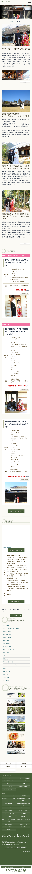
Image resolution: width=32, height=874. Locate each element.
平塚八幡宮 (6, 653)
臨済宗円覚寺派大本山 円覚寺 (8, 799)
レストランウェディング (8, 796)
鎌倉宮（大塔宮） (7, 647)
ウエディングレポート (9, 789)
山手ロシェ (8, 829)
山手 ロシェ (6, 680)
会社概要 (24, 763)
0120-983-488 (7, 844)
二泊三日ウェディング (8, 650)
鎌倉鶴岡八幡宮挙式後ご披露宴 (23, 804)
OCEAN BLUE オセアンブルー (10, 665)
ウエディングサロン (23, 786)
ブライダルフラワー (8, 783)
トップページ (5, 21)
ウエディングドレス (23, 781)
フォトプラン (9, 786)
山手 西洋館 (6, 625)
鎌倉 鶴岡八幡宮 (7, 634)
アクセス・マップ (23, 867)
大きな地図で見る (7, 547)
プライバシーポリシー (24, 766)
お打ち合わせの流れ (8, 781)
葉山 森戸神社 (6, 671)
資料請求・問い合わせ (8, 867)
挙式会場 (11, 21)
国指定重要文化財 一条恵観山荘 (11, 628)
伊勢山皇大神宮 (7, 637)
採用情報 (8, 766)
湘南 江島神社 (6, 644)
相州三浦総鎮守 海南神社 (8, 827)
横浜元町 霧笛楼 (7, 631)
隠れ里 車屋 (6, 677)
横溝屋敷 (5, 659)
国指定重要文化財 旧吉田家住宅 (11, 662)
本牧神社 (5, 656)
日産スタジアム (7, 668)
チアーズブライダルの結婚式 (23, 778)
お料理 (23, 783)
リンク (8, 770)
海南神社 (5, 674)
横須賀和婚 (6, 640)
